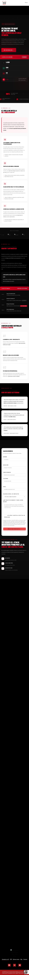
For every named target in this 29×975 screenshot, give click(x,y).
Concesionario (7, 472)
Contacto (25, 959)
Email (4, 486)
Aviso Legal (15, 973)
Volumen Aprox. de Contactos (11, 493)
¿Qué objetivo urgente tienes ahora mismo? (13, 501)
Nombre (5, 456)
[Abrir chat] (26, 972)
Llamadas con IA (5, 959)
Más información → (9, 50)
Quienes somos (16, 959)
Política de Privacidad (7, 973)
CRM (11, 959)
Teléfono (5, 478)
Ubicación (5, 465)
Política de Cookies (22, 973)
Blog (21, 959)
